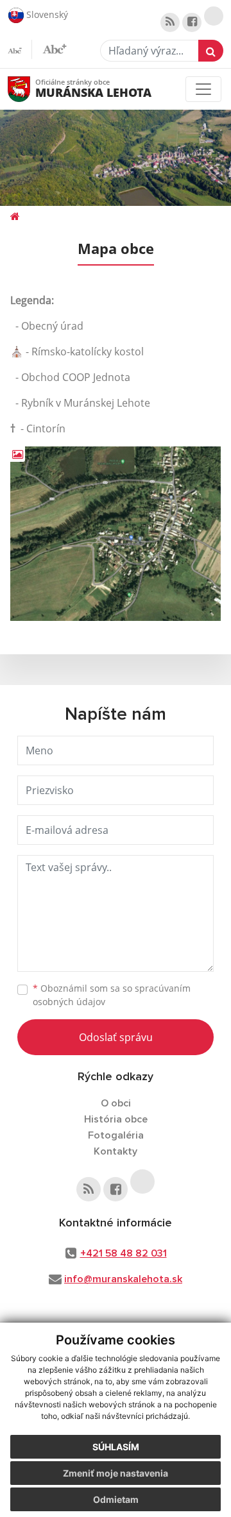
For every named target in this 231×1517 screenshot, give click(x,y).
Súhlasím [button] (115, 1446)
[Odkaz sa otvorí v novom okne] (170, 22)
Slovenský (46, 14)
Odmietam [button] (116, 1499)
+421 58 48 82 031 (123, 1253)
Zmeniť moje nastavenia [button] (115, 1473)
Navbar (31, 88)
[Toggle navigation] (203, 89)
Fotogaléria (116, 1135)
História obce (116, 1119)
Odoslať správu (116, 1037)
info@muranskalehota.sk (123, 1279)
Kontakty (115, 1151)
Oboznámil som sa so (112, 995)
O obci (116, 1103)
